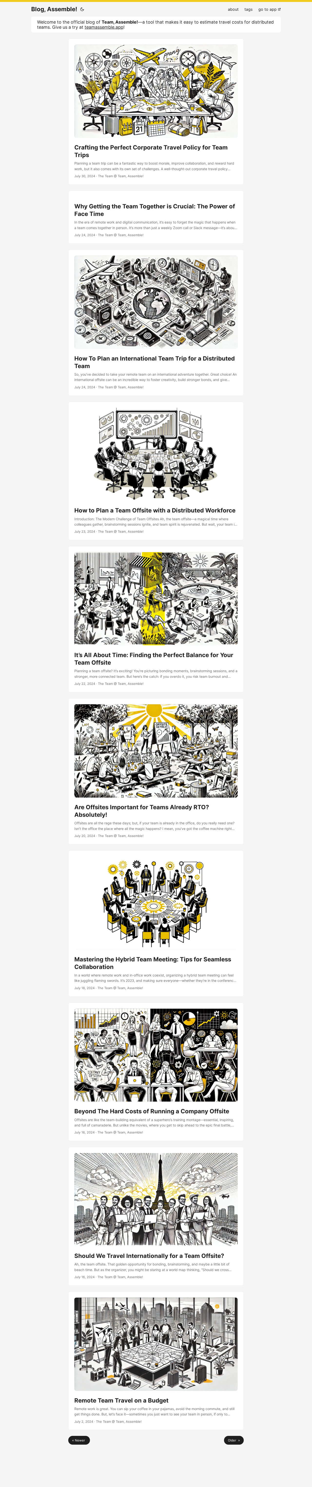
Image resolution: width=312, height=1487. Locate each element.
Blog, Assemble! (54, 9)
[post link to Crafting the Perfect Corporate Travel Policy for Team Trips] (156, 112)
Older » (234, 1440)
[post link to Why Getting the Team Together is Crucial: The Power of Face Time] (156, 217)
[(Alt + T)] (82, 9)
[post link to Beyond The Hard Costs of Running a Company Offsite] (156, 1072)
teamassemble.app (104, 27)
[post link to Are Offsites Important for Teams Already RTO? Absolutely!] (156, 771)
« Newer (79, 1440)
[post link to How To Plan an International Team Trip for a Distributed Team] (156, 323)
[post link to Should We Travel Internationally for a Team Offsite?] (156, 1216)
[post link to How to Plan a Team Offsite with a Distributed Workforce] (156, 471)
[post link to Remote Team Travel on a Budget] (156, 1361)
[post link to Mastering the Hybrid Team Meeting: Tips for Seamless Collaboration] (156, 923)
